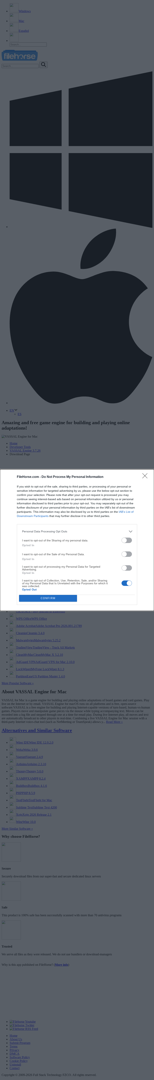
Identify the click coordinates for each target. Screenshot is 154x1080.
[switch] (127, 540)
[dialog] (77, 540)
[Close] (146, 477)
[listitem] (77, 531)
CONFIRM (48, 598)
